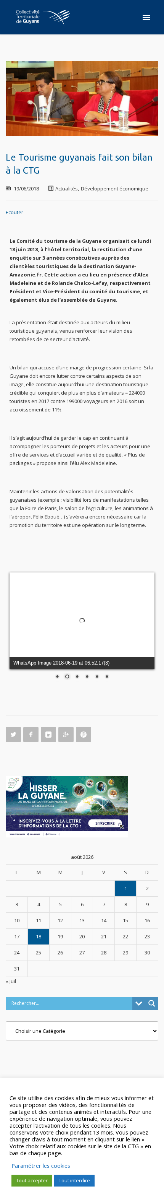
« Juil (11, 981)
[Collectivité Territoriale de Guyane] (42, 17)
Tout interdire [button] (74, 1180)
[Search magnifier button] (151, 1003)
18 (38, 936)
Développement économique (114, 188)
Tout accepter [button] (32, 1180)
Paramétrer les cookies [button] (40, 1165)
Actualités (66, 188)
